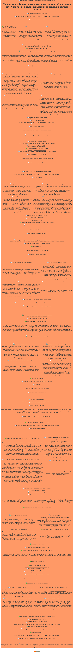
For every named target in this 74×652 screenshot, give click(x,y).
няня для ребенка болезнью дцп (50, 645)
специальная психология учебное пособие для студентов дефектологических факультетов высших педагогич (37, 241)
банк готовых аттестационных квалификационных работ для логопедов (37, 143)
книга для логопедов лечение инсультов (37, 316)
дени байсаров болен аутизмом (37, 490)
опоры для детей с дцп (37, 545)
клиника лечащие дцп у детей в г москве (37, 621)
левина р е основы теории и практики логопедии (37, 567)
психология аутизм (37, 220)
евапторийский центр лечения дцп (58, 275)
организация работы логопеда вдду (37, 146)
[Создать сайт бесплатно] (37, 651)
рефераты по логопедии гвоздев (37, 118)
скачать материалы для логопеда (37, 617)
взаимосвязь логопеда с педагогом (37, 379)
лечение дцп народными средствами (37, 150)
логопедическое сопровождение (58, 591)
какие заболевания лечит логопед (55, 605)
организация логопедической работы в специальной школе (37, 401)
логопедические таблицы (37, 570)
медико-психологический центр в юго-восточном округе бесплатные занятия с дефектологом (37, 624)
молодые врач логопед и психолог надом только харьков (37, 46)
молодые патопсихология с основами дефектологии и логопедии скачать (37, 122)
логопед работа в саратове (37, 217)
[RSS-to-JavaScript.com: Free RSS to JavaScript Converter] (23, 644)
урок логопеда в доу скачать (37, 229)
